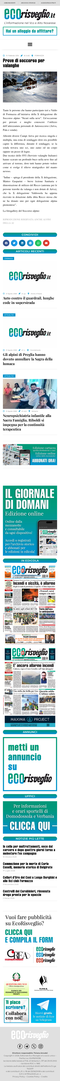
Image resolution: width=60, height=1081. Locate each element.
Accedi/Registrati (48, 3)
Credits (44, 1076)
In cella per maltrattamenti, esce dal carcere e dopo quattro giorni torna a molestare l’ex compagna (29, 850)
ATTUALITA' (9, 315)
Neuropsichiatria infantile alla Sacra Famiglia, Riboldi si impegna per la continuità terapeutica (27, 422)
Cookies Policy (33, 1076)
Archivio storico (28, 3)
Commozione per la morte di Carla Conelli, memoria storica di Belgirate (27, 865)
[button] (30, 44)
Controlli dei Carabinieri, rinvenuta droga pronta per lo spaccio (26, 893)
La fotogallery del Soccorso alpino (21, 210)
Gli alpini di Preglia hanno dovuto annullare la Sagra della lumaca (27, 359)
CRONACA (8, 258)
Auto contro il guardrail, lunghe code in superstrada (28, 300)
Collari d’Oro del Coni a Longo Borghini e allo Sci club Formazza (30, 879)
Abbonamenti (9, 3)
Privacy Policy (19, 1076)
